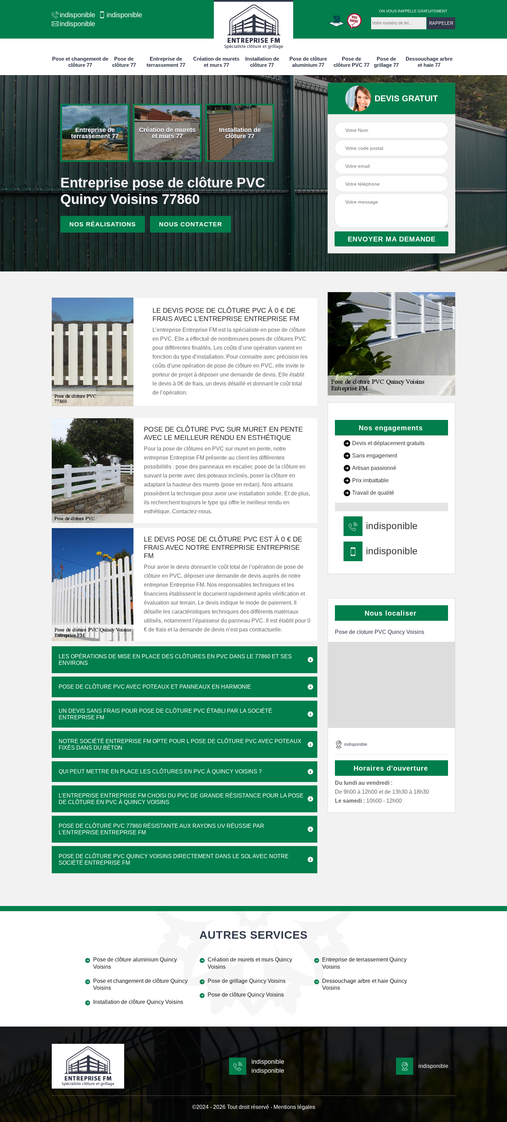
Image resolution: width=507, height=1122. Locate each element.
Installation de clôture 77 (262, 62)
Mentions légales (294, 1107)
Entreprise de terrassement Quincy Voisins (364, 963)
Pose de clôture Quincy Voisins (246, 995)
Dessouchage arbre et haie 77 (429, 62)
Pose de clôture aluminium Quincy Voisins (135, 963)
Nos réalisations (102, 224)
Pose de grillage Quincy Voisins (247, 981)
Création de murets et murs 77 (216, 62)
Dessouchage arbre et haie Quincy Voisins (364, 984)
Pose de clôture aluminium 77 (308, 62)
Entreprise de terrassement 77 (166, 62)
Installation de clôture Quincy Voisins (138, 1002)
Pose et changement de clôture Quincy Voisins (140, 984)
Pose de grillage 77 (386, 62)
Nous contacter (190, 224)
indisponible (77, 15)
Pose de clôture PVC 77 (351, 62)
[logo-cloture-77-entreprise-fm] (253, 26)
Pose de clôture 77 (124, 62)
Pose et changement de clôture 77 (80, 62)
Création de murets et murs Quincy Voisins (250, 963)
